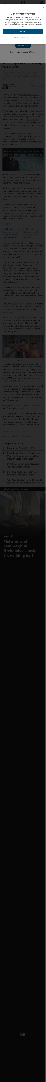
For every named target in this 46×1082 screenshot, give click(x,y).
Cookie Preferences (23, 38)
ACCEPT (23, 31)
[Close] (43, 7)
